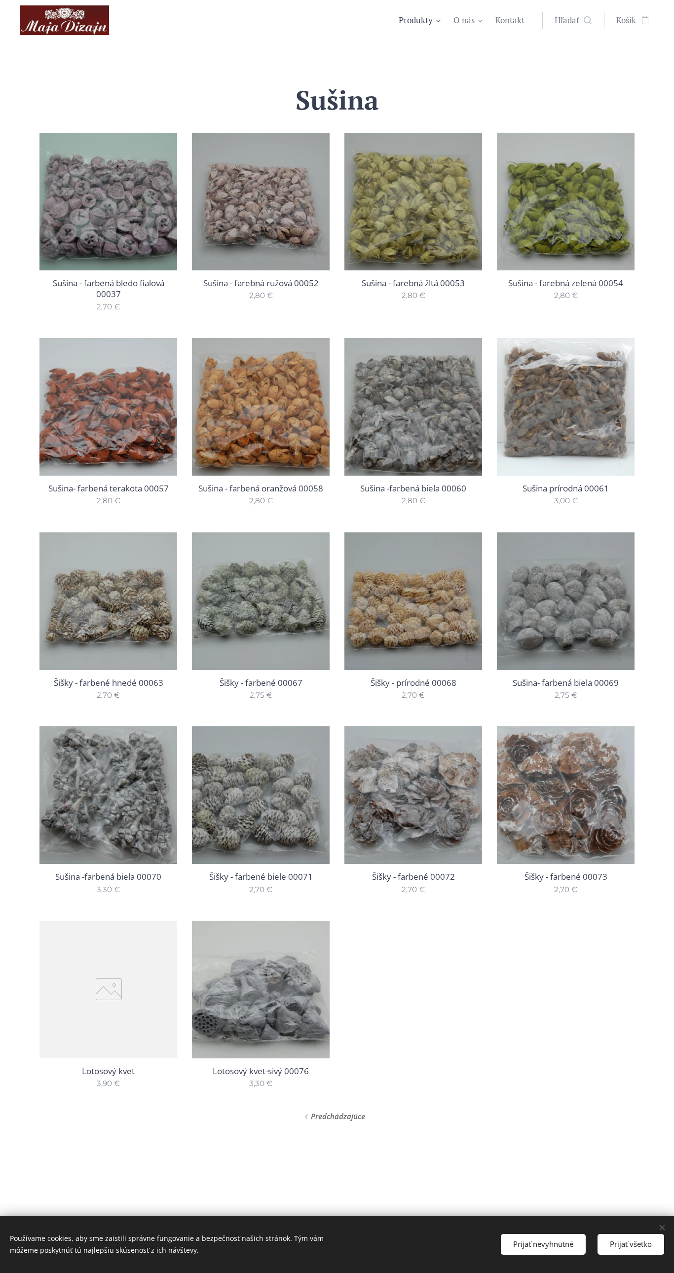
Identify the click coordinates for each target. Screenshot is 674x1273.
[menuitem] (421, 20)
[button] (573, 20)
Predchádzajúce (338, 1116)
